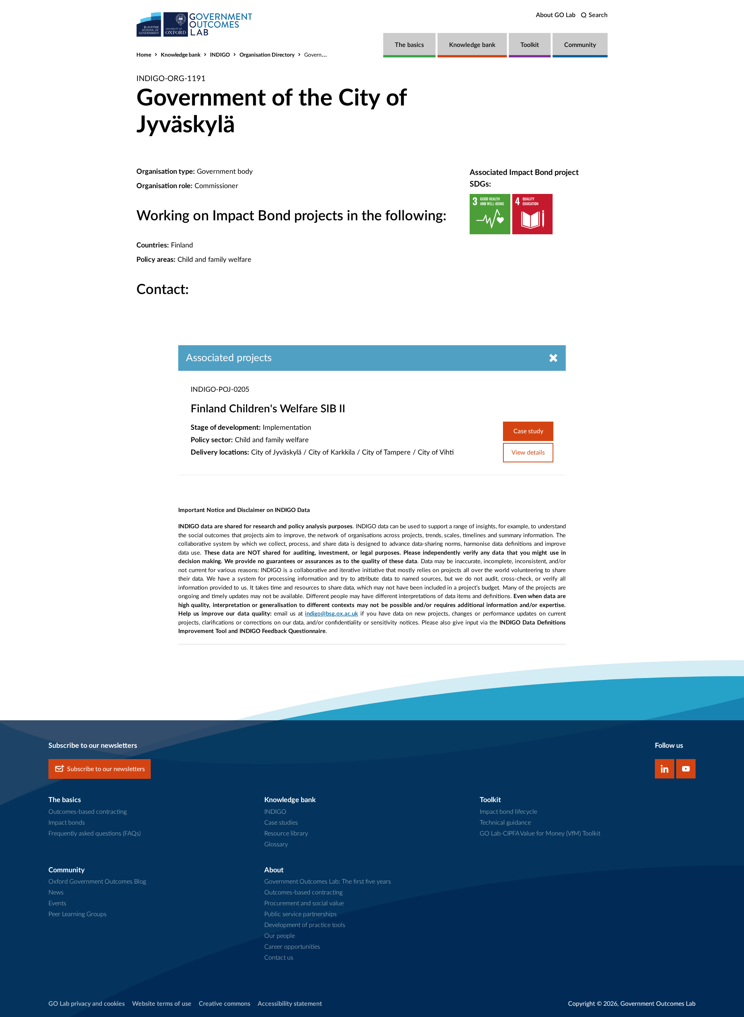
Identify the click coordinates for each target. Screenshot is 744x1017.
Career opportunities (292, 947)
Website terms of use (161, 1004)
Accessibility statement (290, 1004)
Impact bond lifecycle (508, 812)
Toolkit (529, 45)
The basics (409, 45)
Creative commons (224, 1004)
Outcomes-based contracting (87, 812)
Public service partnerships (300, 914)
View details (528, 453)
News (56, 892)
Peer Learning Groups (77, 914)
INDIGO (220, 55)
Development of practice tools (304, 925)
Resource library (286, 833)
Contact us (278, 958)
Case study (528, 431)
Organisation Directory (266, 55)
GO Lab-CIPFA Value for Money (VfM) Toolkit (540, 833)
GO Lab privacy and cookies (86, 1004)
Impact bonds (66, 823)
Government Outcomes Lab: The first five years (327, 882)
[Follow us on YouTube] (686, 768)
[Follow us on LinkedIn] (664, 768)
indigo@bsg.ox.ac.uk (331, 614)
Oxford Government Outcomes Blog (97, 882)
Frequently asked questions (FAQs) (94, 833)
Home (143, 55)
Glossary (276, 844)
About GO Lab (555, 15)
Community (580, 45)
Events (57, 903)
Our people (279, 936)
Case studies (281, 823)
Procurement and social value (304, 903)
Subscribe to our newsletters (106, 769)
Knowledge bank (472, 45)
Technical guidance (505, 823)
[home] (194, 24)
